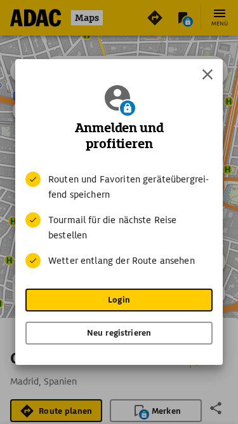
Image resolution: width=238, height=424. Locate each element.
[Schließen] (207, 74)
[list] (119, 220)
